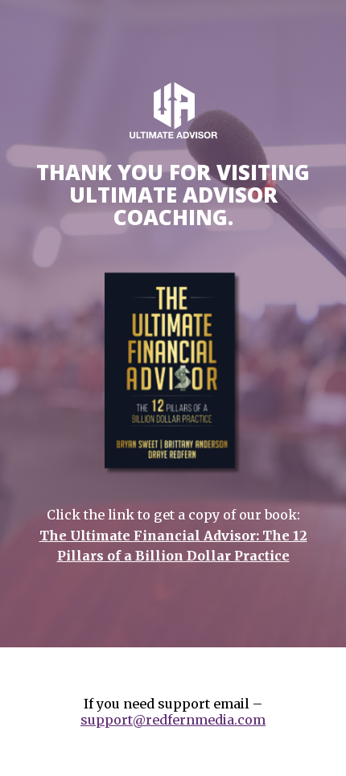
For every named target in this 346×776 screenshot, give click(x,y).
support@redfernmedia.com (173, 720)
